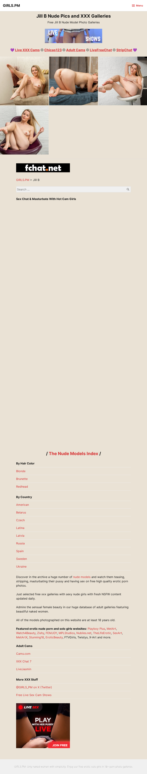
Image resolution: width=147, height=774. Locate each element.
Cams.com (23, 653)
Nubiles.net (83, 633)
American (22, 504)
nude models (82, 577)
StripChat (124, 50)
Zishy (40, 633)
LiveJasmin (23, 669)
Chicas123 (53, 50)
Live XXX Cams (27, 50)
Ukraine (21, 566)
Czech (20, 520)
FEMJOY (51, 633)
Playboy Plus (96, 628)
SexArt (117, 633)
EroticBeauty (54, 637)
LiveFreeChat (101, 50)
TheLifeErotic (102, 633)
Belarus (21, 512)
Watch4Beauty (25, 633)
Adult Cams (75, 50)
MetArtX (21, 637)
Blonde (20, 471)
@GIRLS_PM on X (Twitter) (34, 687)
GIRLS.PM (11, 5)
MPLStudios (67, 633)
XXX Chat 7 (23, 661)
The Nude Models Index (73, 453)
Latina (20, 528)
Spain (20, 551)
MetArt (111, 628)
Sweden (21, 559)
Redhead (22, 486)
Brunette (22, 479)
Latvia (20, 535)
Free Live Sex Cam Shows (33, 695)
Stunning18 (36, 637)
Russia (20, 543)
